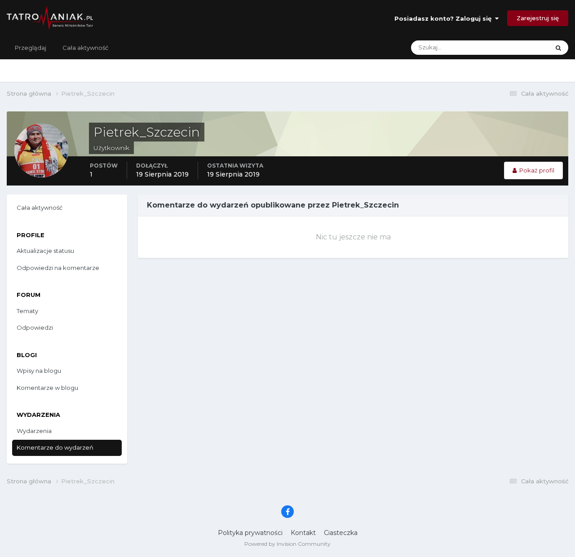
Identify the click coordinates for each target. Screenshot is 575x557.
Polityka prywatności (250, 533)
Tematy (27, 310)
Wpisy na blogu (39, 370)
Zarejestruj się (538, 18)
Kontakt (303, 533)
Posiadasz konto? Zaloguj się (444, 18)
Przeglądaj (30, 47)
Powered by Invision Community (287, 543)
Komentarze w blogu (47, 387)
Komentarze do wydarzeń (55, 447)
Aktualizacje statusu (510, 47)
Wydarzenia (34, 430)
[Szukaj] (558, 47)
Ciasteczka (341, 533)
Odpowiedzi (35, 327)
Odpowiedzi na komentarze (58, 267)
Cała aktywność (85, 47)
